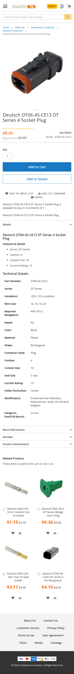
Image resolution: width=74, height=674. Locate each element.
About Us (30, 620)
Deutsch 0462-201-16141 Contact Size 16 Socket (18, 512)
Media (39, 643)
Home (6, 27)
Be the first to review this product (18, 128)
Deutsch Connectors (13, 30)
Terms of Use (26, 635)
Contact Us (50, 620)
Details (7, 224)
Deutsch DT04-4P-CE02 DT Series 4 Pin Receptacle (53, 577)
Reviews (8, 437)
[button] (52, 6)
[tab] (37, 224)
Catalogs (56, 643)
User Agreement (52, 635)
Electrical (20, 27)
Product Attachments (16, 444)
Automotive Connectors (43, 27)
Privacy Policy (55, 628)
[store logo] (23, 6)
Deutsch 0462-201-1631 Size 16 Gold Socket (18, 577)
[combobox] (37, 17)
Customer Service (28, 628)
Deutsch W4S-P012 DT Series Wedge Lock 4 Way (53, 512)
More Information (14, 429)
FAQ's (23, 643)
